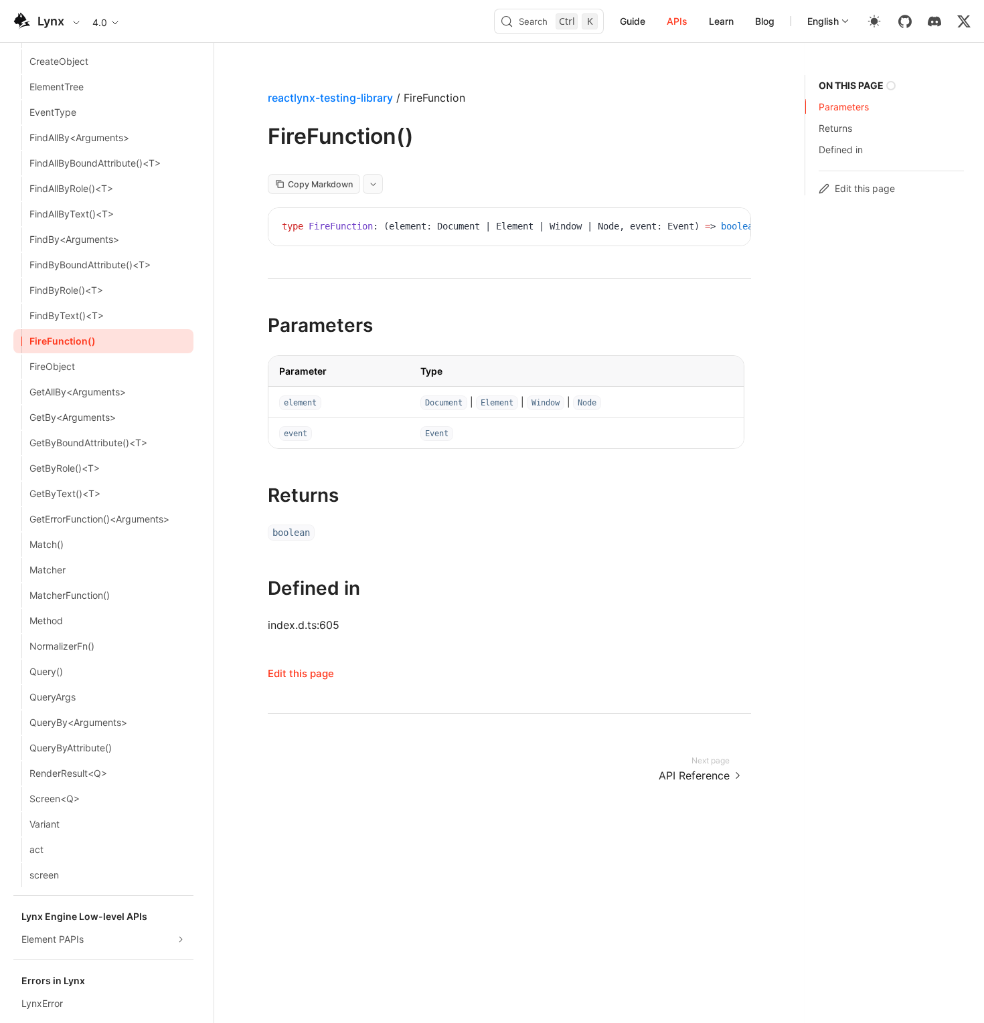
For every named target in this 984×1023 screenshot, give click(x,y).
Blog (764, 21)
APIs (677, 21)
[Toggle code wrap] (710, 228)
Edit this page (301, 673)
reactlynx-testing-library (330, 97)
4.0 (99, 22)
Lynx (50, 21)
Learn (721, 21)
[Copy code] (730, 228)
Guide (632, 21)
